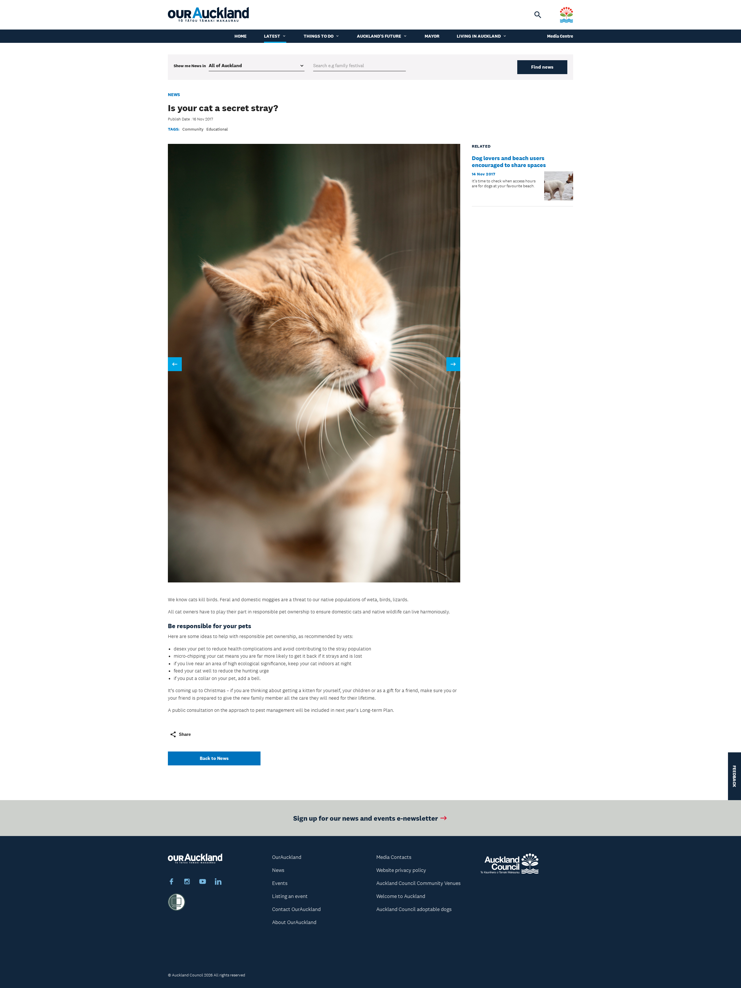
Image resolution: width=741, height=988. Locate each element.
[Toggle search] (537, 14)
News (174, 94)
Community (192, 129)
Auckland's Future (379, 36)
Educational (217, 129)
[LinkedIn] (218, 882)
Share (185, 734)
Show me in (190, 65)
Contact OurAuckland (296, 909)
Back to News (214, 758)
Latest (272, 36)
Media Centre (560, 36)
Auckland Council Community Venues (418, 883)
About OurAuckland (294, 922)
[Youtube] (202, 882)
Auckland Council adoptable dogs (414, 909)
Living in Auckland (479, 36)
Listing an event (290, 896)
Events (279, 883)
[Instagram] (187, 882)
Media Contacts (393, 857)
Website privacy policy (401, 870)
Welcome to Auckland (400, 896)
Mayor (432, 36)
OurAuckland (286, 857)
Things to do (318, 36)
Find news (542, 67)
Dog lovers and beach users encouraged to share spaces (509, 161)
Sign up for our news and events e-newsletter (365, 817)
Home (240, 36)
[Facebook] (171, 882)
